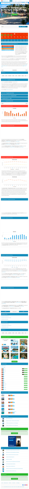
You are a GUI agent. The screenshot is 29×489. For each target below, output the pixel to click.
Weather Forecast (4, 365)
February (3, 65)
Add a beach (22, 486)
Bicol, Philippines (10, 408)
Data (10, 486)
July (4, 380)
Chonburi (19, 75)
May (4, 376)
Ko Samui (3, 75)
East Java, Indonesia (11, 401)
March (5, 65)
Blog (20, 486)
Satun (16, 75)
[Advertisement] (14, 153)
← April (2, 103)
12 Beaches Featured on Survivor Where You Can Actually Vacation (14, 468)
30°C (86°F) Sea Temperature (7, 47)
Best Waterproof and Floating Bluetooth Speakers (12, 452)
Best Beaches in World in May (5, 319)
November (5, 387)
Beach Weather (6, 486)
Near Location (23, 26)
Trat (25, 75)
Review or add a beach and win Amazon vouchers (12, 454)
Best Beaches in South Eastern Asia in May (6, 317)
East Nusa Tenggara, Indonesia (12, 411)
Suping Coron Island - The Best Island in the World (12, 420)
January (26, 64)
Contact (12, 486)
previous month (8, 141)
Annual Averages (3, 367)
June (4, 378)
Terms (14, 486)
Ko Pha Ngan (9, 75)
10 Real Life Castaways (9, 459)
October (5, 385)
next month (17, 141)
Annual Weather (14, 311)
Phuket (13, 75)
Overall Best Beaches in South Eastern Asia (6, 325)
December (5, 389)
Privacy (16, 486)
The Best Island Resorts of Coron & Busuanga (12, 425)
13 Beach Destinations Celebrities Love (11, 470)
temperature (7, 89)
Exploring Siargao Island (9, 418)
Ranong (23, 75)
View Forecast (15, 14)
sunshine (11, 89)
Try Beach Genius (14, 433)
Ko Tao (6, 75)
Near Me (20, 26)
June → (26, 103)
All (26, 26)
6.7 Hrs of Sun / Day (8, 48)
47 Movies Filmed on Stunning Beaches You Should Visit (13, 461)
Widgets (18, 486)
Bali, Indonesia (10, 394)
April (6, 65)
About (9, 486)
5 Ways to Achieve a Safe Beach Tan (10, 466)
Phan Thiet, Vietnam (11, 404)
